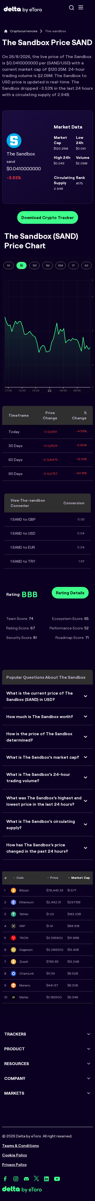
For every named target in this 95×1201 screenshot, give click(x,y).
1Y (73, 265)
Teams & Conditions (20, 1145)
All (86, 265)
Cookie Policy (14, 1155)
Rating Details (70, 592)
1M (48, 265)
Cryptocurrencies (23, 31)
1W (34, 265)
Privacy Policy (14, 1164)
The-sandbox (55, 31)
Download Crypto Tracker (47, 217)
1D (21, 265)
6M (60, 265)
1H (8, 265)
